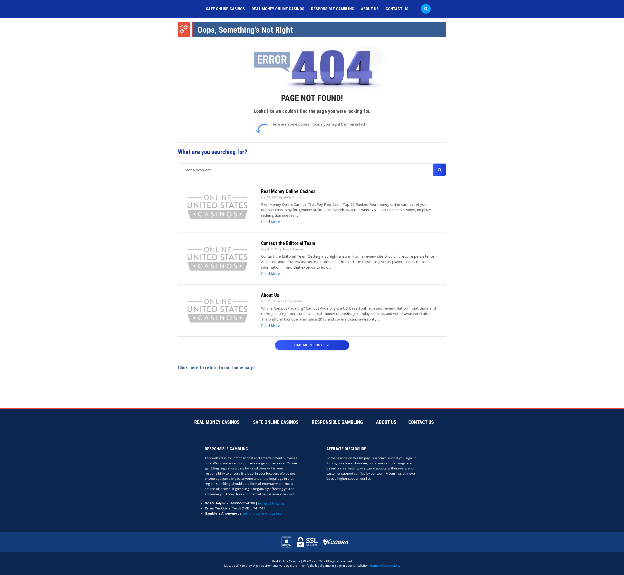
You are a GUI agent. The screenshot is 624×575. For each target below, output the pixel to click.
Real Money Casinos (217, 422)
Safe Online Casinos (225, 8)
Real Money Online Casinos (278, 8)
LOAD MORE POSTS (309, 345)
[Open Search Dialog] (426, 9)
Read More (270, 221)
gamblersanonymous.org (262, 513)
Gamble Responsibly (384, 566)
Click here (188, 367)
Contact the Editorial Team (288, 243)
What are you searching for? (212, 152)
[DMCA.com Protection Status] (286, 541)
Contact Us (397, 8)
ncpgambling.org (271, 503)
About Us (370, 8)
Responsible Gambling (332, 8)
